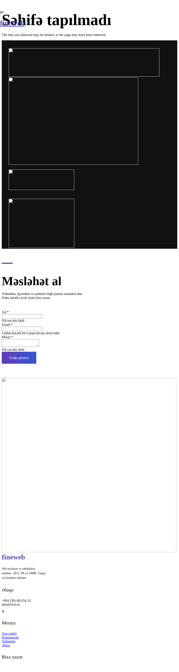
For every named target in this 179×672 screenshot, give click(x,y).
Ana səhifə (9, 633)
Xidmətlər (8, 641)
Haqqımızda (10, 637)
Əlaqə (6, 645)
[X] (3, 611)
